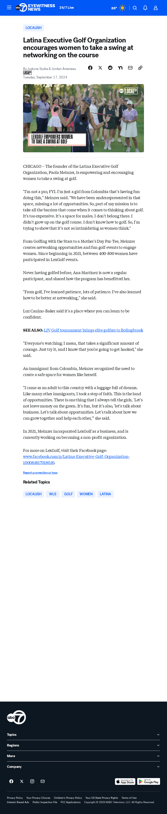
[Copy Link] (140, 67)
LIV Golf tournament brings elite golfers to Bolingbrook (93, 330)
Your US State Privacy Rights (101, 798)
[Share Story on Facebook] (90, 67)
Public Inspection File (45, 802)
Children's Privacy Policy (68, 798)
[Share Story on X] (100, 67)
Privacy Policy (15, 798)
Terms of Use (129, 798)
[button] (9, 7)
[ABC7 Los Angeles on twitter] (21, 781)
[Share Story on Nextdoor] (120, 67)
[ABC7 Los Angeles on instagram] (32, 781)
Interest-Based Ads (18, 802)
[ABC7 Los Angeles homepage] (35, 8)
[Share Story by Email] (130, 67)
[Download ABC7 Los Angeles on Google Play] (148, 781)
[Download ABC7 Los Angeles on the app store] (125, 781)
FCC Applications (71, 802)
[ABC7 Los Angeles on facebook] (11, 781)
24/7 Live (66, 7)
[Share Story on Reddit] (110, 67)
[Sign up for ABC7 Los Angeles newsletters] (42, 781)
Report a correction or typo (40, 473)
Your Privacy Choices (38, 798)
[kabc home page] (16, 717)
